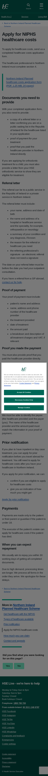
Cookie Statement (25, 383)
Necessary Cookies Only (24, 400)
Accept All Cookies (24, 392)
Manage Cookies (24, 407)
